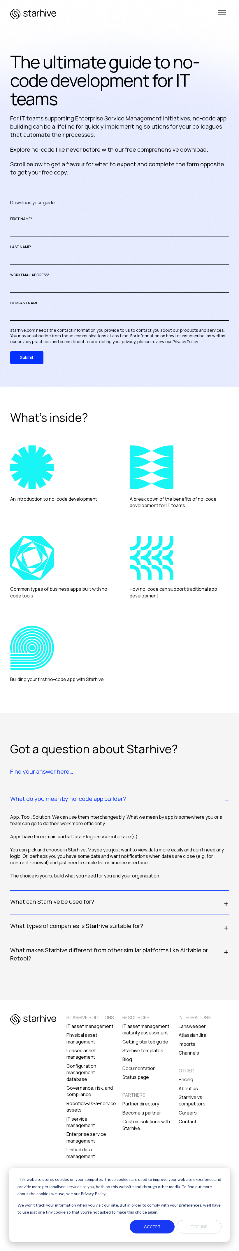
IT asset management (89, 1026)
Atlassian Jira (192, 1035)
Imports (187, 1044)
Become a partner (141, 1113)
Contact (187, 1121)
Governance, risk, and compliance (89, 1091)
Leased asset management (81, 1053)
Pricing (186, 1079)
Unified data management (80, 1152)
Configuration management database (81, 1072)
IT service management (80, 1122)
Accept (152, 1226)
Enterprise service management (86, 1137)
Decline (199, 1226)
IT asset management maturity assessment (145, 1029)
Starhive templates (142, 1050)
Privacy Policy (185, 341)
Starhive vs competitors (192, 1100)
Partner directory (140, 1103)
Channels (189, 1053)
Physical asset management (81, 1038)
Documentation (139, 1068)
